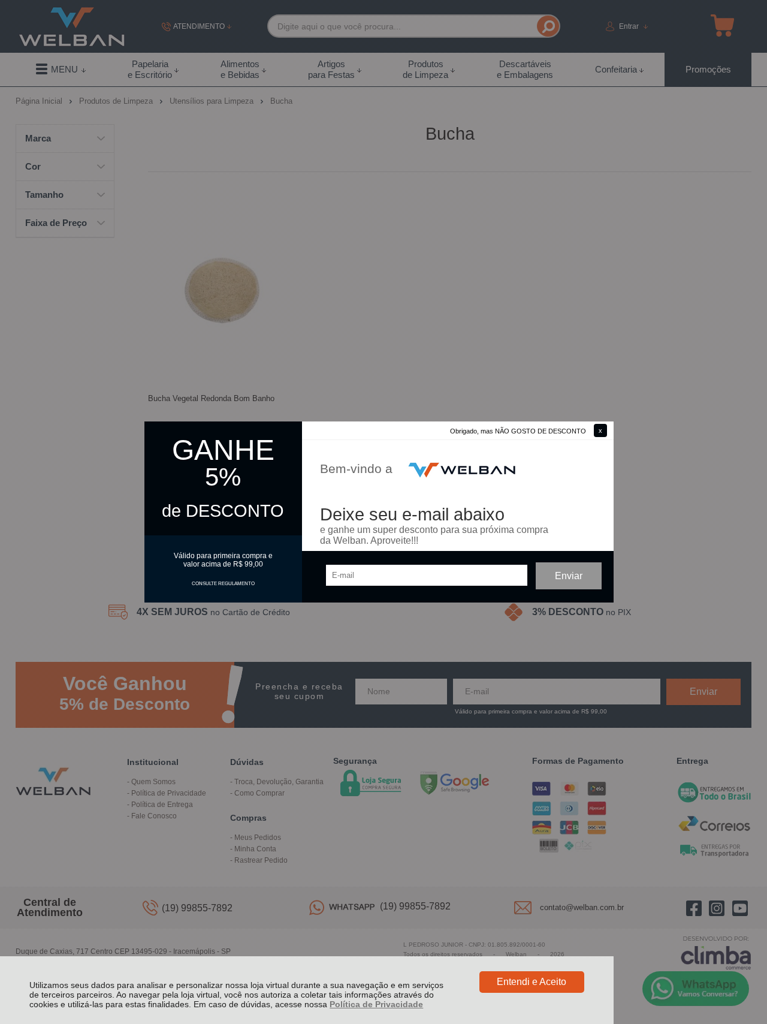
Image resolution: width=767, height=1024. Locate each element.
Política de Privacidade (376, 1004)
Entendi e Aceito (531, 982)
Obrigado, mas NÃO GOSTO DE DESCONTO (518, 431)
